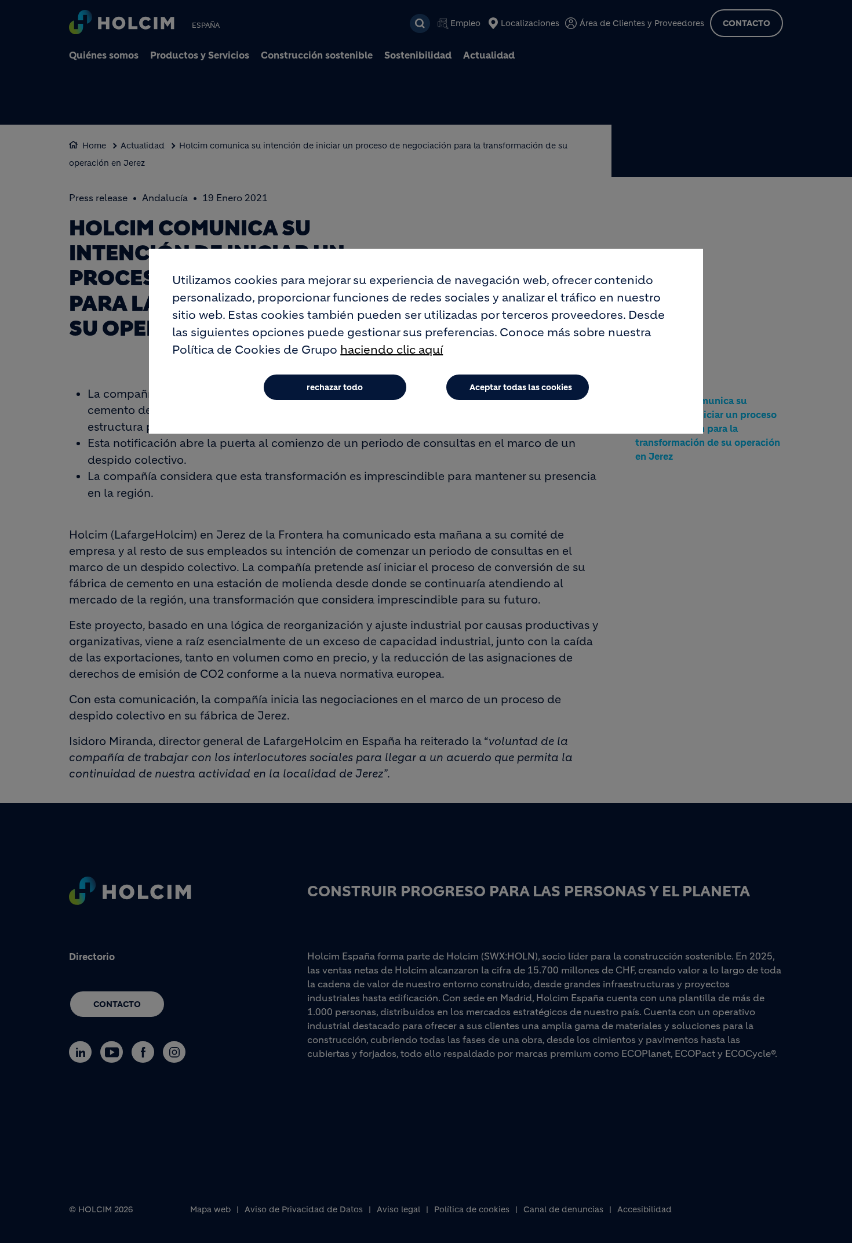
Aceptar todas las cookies (520, 387)
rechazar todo (335, 387)
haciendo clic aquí (391, 350)
